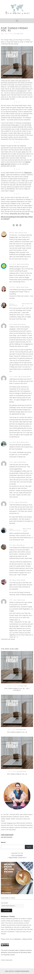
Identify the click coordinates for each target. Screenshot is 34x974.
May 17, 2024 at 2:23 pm (21, 232)
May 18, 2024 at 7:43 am (22, 287)
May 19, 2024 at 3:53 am (24, 376)
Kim (10, 580)
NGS (10, 545)
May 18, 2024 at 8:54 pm (20, 324)
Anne (11, 600)
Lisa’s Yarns (13, 376)
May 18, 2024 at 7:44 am (27, 304)
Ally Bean (12, 264)
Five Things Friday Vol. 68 (17, 732)
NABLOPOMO (13, 857)
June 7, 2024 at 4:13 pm (19, 600)
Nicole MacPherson (13, 305)
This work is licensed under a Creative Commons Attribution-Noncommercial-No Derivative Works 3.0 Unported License (16, 952)
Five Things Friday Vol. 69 (17, 774)
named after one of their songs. (19, 213)
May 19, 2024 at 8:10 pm (21, 502)
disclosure (17, 939)
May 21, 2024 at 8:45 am (19, 545)
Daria (11, 462)
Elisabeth (12, 442)
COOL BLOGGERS (17, 855)
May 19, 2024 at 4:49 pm (20, 462)
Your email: (4, 903)
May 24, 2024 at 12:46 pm (18, 580)
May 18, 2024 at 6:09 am (23, 264)
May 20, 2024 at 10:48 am (27, 529)
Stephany (12, 287)
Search (3, 842)
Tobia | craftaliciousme (15, 530)
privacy (24, 939)
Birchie (11, 232)
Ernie (11, 324)
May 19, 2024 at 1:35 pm (23, 442)
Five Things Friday (18, 33)
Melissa (12, 502)
